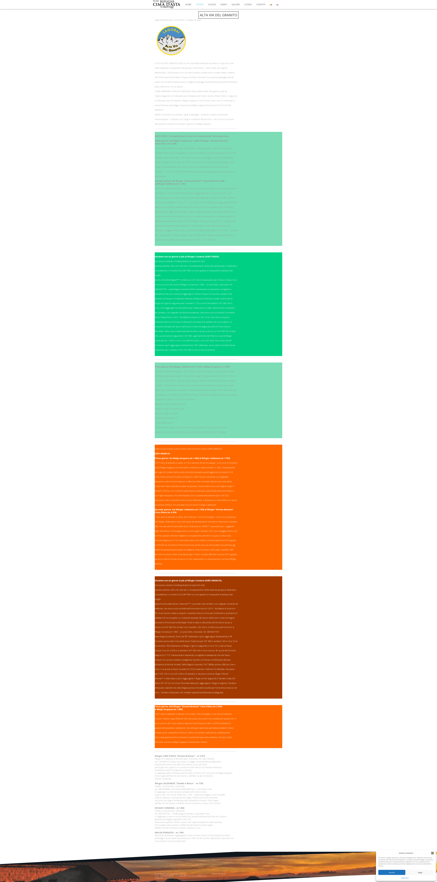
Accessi (212, 4)
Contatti (261, 4)
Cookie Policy (405, 878)
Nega (420, 872)
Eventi (224, 4)
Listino (248, 4)
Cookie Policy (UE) (218, 874)
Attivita (200, 4)
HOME (188, 4)
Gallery (236, 4)
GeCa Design (167, 878)
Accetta (392, 872)
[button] (432, 853)
